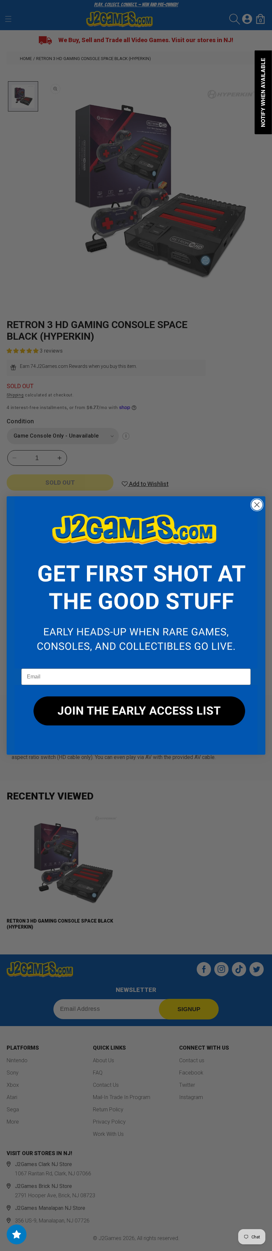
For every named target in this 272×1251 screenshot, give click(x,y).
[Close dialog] (257, 505)
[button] (136, 582)
